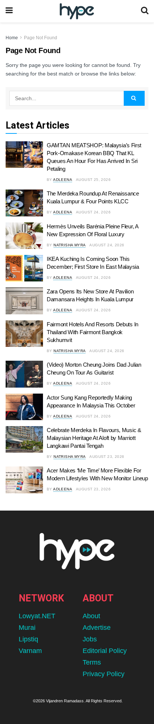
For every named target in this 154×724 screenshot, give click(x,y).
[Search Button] (144, 11)
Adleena (62, 180)
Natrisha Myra (69, 245)
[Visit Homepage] (76, 11)
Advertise (97, 627)
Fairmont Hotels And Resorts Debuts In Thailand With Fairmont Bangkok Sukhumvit (92, 332)
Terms (92, 662)
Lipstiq (28, 639)
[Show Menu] (9, 11)
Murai (27, 627)
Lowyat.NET (37, 616)
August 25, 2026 (93, 180)
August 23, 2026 (106, 457)
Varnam (30, 650)
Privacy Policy (103, 674)
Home (12, 37)
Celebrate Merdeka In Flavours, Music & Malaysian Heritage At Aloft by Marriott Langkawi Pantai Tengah (94, 438)
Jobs (90, 639)
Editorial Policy (105, 650)
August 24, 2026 (93, 212)
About (91, 616)
